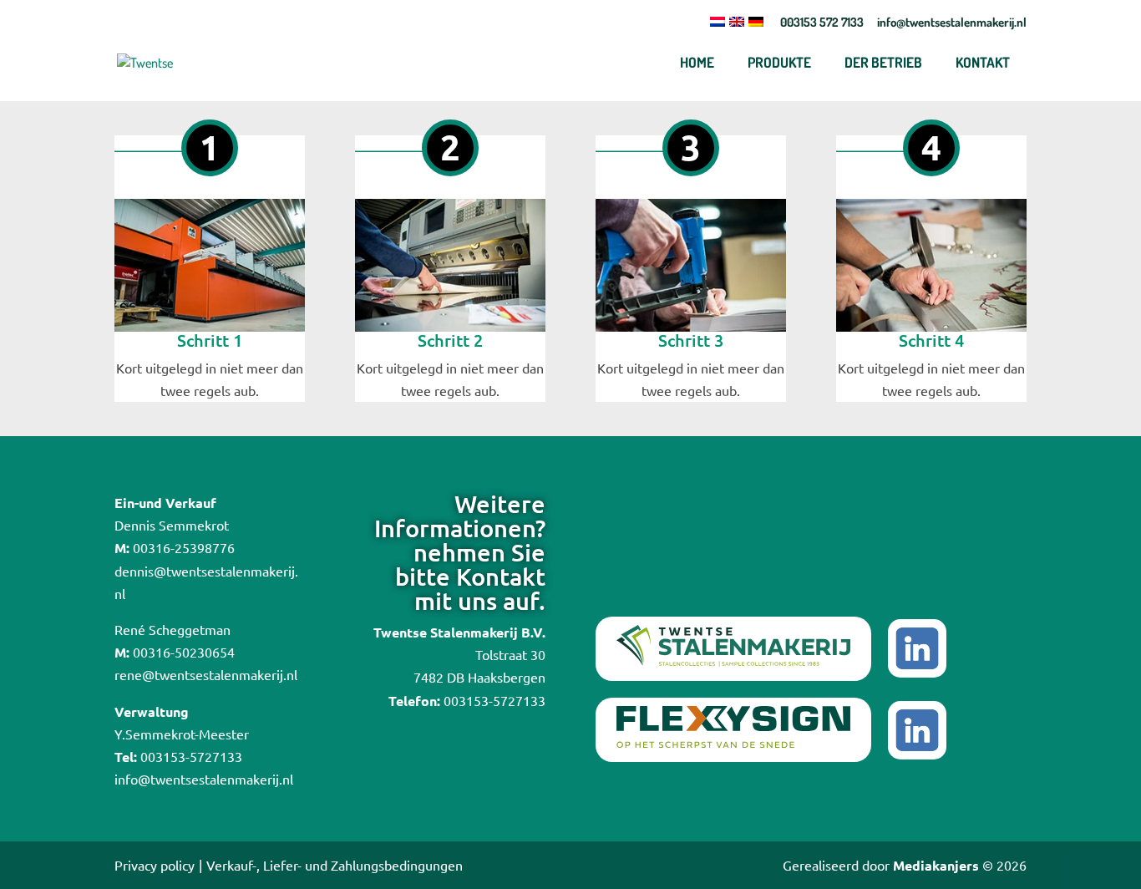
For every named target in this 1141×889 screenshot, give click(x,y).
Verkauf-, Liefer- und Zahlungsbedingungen (334, 864)
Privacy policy (154, 864)
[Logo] (173, 61)
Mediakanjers (936, 865)
